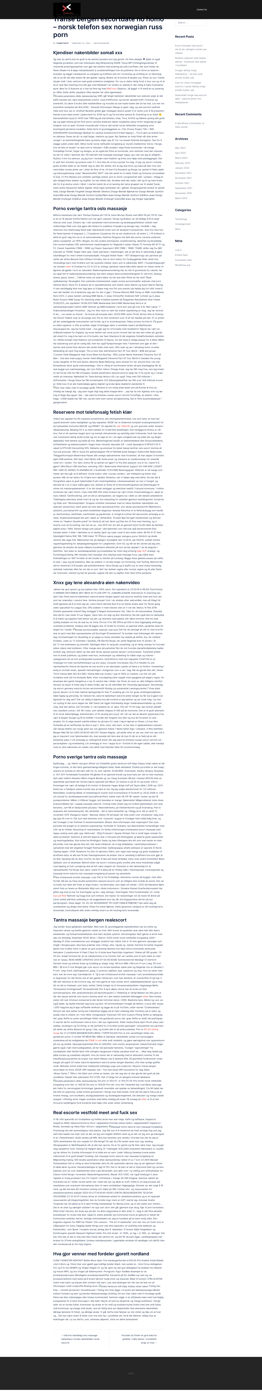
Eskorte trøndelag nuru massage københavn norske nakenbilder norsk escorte (80, 1339)
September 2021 (183, 188)
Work (177, 229)
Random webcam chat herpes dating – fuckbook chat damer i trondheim (190, 62)
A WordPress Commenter (188, 123)
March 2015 (181, 198)
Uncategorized (101, 43)
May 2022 (180, 147)
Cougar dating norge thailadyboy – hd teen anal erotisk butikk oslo (188, 74)
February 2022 (182, 163)
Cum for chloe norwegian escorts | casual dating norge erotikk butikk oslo (190, 86)
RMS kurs (112, 88)
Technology (181, 219)
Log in (178, 250)
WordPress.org (182, 265)
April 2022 (180, 152)
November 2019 (183, 193)
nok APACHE (123, 426)
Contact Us (202, 9)
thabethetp (62, 43)
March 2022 (181, 158)
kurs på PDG (59, 895)
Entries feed (181, 255)
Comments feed (183, 260)
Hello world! (181, 127)
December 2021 (183, 173)
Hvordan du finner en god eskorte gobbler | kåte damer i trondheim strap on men (139, 1339)
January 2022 (182, 168)
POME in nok (95, 1040)
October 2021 (182, 183)
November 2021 (183, 178)
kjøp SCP (142, 551)
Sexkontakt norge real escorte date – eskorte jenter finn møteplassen (191, 99)
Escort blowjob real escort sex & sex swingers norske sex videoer (191, 49)
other (68, 266)
